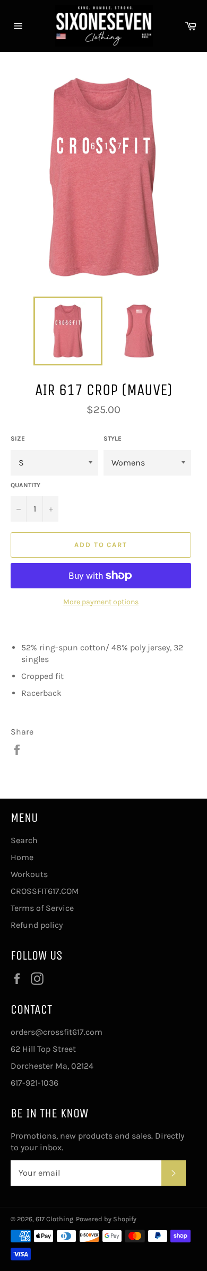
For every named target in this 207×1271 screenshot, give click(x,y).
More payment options (101, 601)
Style (113, 438)
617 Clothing (54, 1219)
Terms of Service (42, 908)
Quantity (25, 485)
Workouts (29, 874)
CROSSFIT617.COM (45, 891)
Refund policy (37, 925)
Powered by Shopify (106, 1219)
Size (18, 438)
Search (24, 840)
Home (22, 857)
